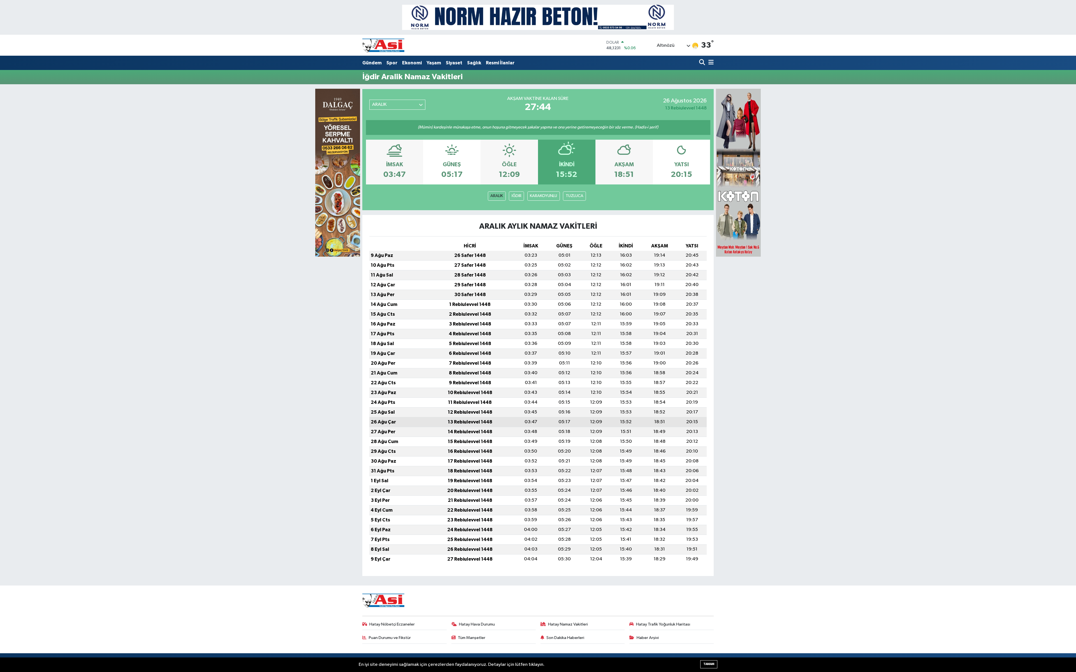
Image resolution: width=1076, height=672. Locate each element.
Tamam (708, 664)
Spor (391, 62)
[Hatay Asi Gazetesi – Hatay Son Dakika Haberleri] (383, 45)
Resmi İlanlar (500, 62)
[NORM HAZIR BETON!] (538, 17)
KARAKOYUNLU (543, 196)
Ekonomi (412, 62)
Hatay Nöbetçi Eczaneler (392, 624)
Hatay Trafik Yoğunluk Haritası (663, 624)
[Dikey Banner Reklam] (738, 172)
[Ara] (702, 63)
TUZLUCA (574, 196)
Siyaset (454, 62)
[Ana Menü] (710, 63)
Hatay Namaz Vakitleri (568, 624)
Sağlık (474, 62)
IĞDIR (516, 196)
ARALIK (496, 196)
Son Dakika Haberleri (565, 638)
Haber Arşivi (648, 638)
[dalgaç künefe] (337, 172)
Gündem (372, 62)
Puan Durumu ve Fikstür (390, 638)
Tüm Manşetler (471, 638)
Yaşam (433, 62)
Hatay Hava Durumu (477, 624)
